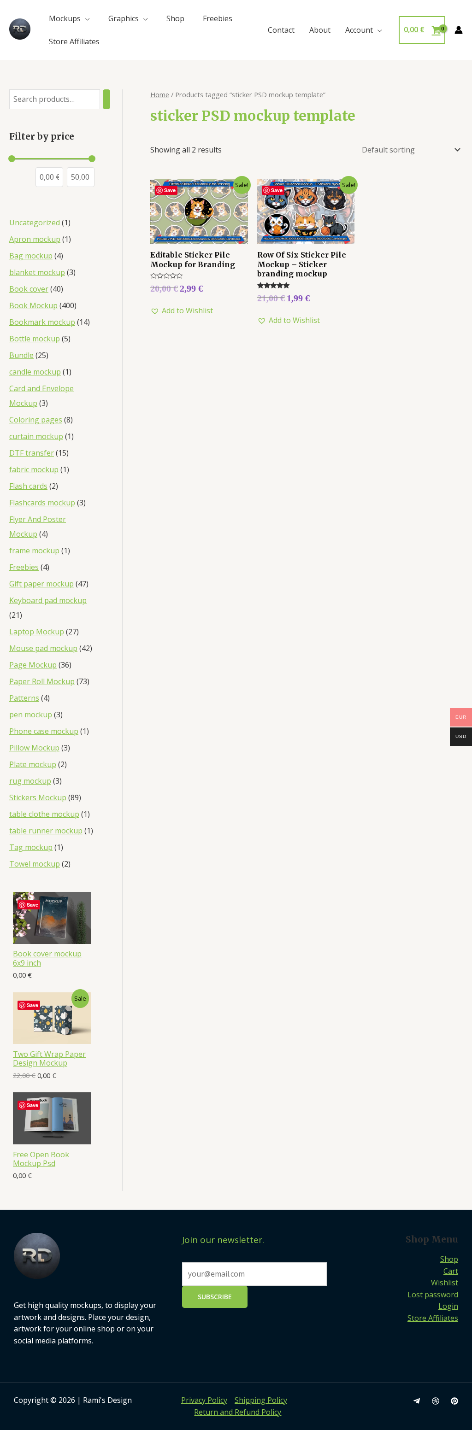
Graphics (123, 18)
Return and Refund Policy (237, 1412)
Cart (450, 1271)
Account (359, 30)
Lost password (432, 1294)
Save (32, 904)
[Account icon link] (458, 30)
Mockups (65, 18)
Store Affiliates (74, 41)
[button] (181, 311)
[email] (416, 1401)
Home (159, 94)
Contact (281, 30)
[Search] (106, 99)
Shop (175, 18)
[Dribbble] (435, 1401)
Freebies (217, 18)
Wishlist (444, 1283)
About (319, 30)
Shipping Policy (261, 1400)
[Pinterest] (454, 1401)
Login (448, 1306)
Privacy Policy (204, 1400)
